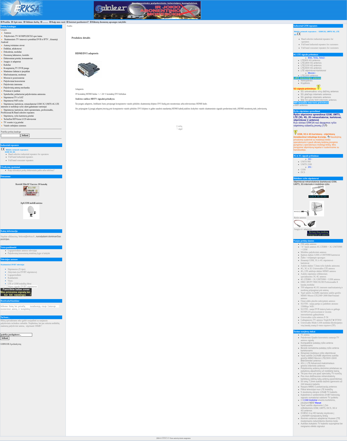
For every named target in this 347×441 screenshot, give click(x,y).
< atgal (179, 129)
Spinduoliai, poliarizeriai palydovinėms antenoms (24, 94)
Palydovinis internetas (12, 84)
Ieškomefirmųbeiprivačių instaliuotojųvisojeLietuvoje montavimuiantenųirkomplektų (30, 307)
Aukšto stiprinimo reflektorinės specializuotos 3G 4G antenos (314, 275)
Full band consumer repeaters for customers (320, 48)
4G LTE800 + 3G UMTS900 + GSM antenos (320, 279)
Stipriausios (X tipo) (16, 269)
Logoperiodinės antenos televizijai (22, 250)
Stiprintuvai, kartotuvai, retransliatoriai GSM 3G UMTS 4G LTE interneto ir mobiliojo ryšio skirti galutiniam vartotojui (30, 105)
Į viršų (179, 126)
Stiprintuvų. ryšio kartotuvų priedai (18, 116)
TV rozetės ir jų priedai (13, 122)
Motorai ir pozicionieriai (13, 78)
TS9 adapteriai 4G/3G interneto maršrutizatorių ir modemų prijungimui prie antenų (322, 288)
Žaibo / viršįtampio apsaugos (313, 257)
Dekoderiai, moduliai (12, 52)
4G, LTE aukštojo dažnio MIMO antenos (318, 271)
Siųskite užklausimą (9, 236)
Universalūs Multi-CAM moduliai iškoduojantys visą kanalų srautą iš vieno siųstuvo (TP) (321, 324)
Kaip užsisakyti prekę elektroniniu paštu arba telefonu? (31, 170)
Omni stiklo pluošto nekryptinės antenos (318, 301)
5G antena (305, 335)
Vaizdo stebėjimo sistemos (14, 125)
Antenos (7, 33)
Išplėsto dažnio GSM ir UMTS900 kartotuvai (320, 255)
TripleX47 (328, 320)
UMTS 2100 (306, 164)
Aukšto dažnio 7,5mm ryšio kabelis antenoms (320, 266)
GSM (303, 169)
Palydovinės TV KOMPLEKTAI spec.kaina (22, 36)
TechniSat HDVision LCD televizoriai (19, 119)
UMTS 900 (306, 161)
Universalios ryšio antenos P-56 (314, 317)
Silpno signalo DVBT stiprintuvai (22, 286)
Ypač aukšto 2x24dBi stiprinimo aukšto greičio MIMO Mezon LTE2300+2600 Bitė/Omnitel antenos (321, 296)
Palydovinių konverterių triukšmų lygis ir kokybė (29, 253)
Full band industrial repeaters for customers (319, 44)
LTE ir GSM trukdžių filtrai (19, 283)
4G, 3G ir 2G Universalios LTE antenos (318, 268)
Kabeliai (7, 65)
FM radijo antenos (308, 244)
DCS (303, 172)
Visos (10, 281)
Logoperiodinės (14, 275)
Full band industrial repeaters (20, 157)
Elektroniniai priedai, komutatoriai (18, 58)
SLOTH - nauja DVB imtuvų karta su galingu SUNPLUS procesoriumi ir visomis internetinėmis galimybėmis (320, 312)
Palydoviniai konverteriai (14, 81)
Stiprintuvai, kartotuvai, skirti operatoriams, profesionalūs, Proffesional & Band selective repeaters (27, 111)
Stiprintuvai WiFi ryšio (13, 100)
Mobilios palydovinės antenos (313, 252)
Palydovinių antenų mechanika (16, 87)
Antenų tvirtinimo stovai (13, 45)
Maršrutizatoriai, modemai (14, 74)
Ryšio (296, 217)
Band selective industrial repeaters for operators (28, 154)
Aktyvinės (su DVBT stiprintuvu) (22, 272)
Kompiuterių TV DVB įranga (16, 68)
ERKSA (165, 438)
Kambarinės (13, 278)
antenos (303, 217)
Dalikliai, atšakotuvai (12, 48)
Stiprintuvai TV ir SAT (13, 97)
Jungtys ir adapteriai (12, 61)
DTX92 (338, 320)
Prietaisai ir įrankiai (11, 91)
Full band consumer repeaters (20, 160)
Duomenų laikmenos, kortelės (16, 55)
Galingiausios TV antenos (312, 320)
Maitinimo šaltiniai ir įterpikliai (16, 71)
